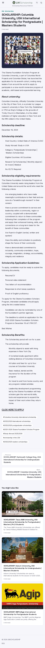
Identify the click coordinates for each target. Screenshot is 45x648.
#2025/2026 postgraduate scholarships (17, 425)
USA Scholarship (8, 11)
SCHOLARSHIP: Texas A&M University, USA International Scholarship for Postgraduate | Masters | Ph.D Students (22, 522)
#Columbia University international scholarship (19, 417)
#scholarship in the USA (11, 438)
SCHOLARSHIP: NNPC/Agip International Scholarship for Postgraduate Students (20, 613)
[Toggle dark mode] (41, 3)
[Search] (37, 2)
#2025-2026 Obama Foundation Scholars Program (21, 429)
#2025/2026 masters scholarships (15, 442)
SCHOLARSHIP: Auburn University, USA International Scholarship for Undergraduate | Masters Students (22, 568)
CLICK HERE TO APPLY (13, 409)
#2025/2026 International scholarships (17, 421)
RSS (3, 643)
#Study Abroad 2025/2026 (12, 433)
